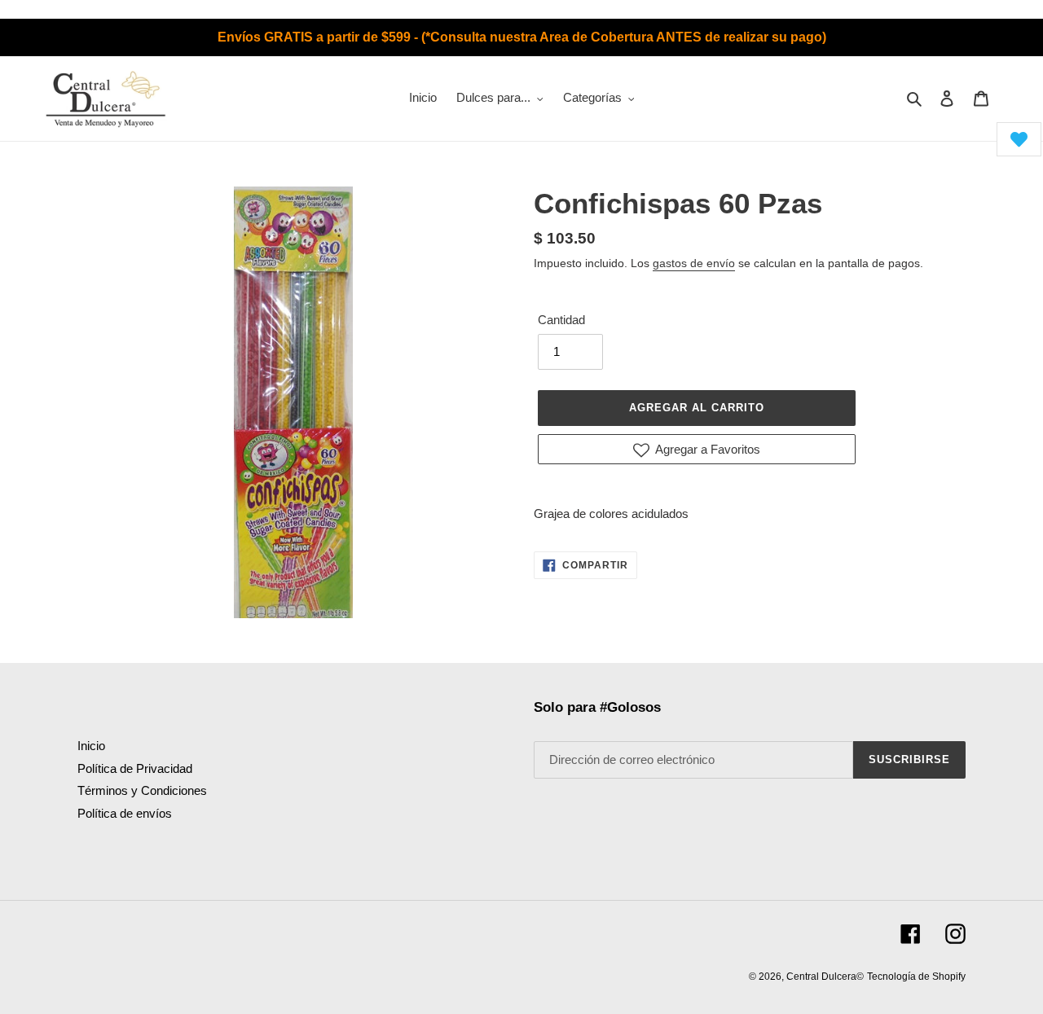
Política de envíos (124, 813)
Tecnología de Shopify (916, 976)
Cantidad (561, 320)
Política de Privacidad (134, 768)
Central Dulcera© (825, 976)
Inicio (91, 746)
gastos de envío (694, 263)
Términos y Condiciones (142, 790)
